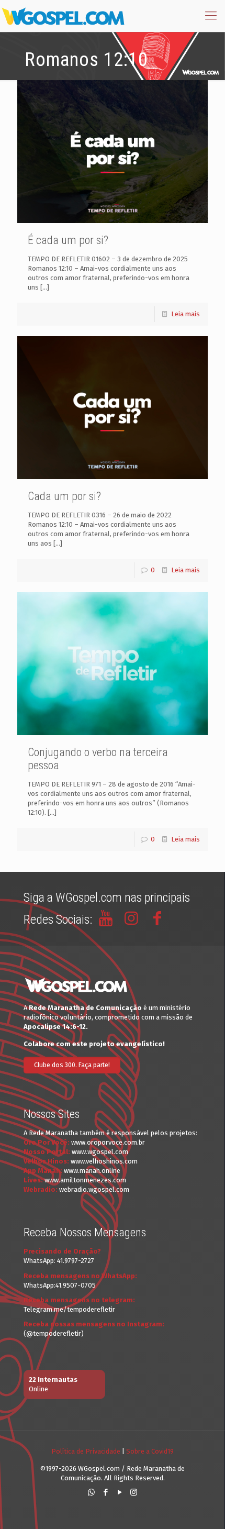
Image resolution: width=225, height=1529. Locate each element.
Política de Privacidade (85, 1451)
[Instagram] (133, 1492)
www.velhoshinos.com (104, 1161)
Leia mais (185, 314)
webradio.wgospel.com (94, 1189)
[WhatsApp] (91, 1492)
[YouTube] (119, 1492)
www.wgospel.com (100, 1152)
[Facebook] (105, 1492)
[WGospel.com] (63, 16)
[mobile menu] (211, 16)
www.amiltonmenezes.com (85, 1180)
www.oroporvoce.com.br (108, 1142)
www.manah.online (92, 1171)
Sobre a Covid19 (150, 1451)
